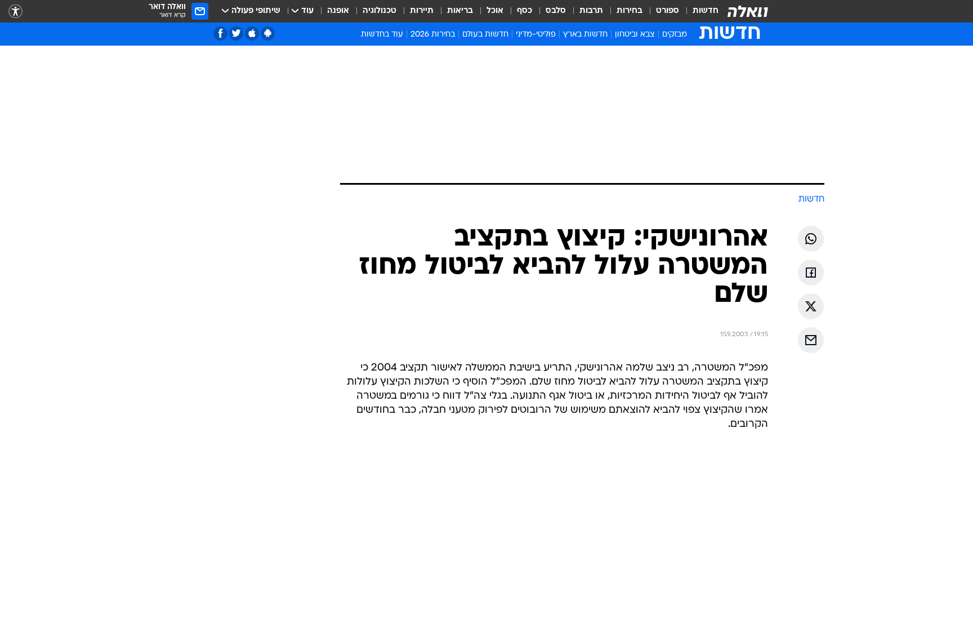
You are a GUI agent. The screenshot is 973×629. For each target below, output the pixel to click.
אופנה (338, 11)
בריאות (460, 11)
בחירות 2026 (432, 34)
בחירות (629, 11)
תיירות (422, 11)
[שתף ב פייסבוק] (811, 272)
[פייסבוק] (220, 33)
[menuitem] (698, 11)
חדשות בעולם (485, 34)
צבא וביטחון (635, 34)
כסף (524, 11)
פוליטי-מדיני (536, 34)
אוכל (494, 11)
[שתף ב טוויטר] (811, 306)
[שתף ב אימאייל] (811, 340)
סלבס (556, 11)
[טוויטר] (236, 33)
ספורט (667, 11)
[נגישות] (15, 12)
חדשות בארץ (585, 34)
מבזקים (674, 34)
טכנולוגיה (379, 11)
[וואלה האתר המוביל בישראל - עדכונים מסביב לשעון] (747, 11)
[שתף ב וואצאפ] (811, 239)
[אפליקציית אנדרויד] (268, 33)
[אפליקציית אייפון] (252, 33)
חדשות (705, 11)
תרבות (591, 11)
